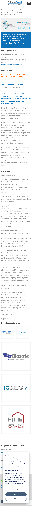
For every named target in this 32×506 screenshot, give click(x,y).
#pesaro (18, 36)
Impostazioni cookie (16, 489)
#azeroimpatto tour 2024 (18, 34)
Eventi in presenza (12, 10)
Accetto (16, 494)
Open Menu (29, 3)
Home (3, 10)
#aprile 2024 (6, 34)
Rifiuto (16, 498)
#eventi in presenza (9, 36)
